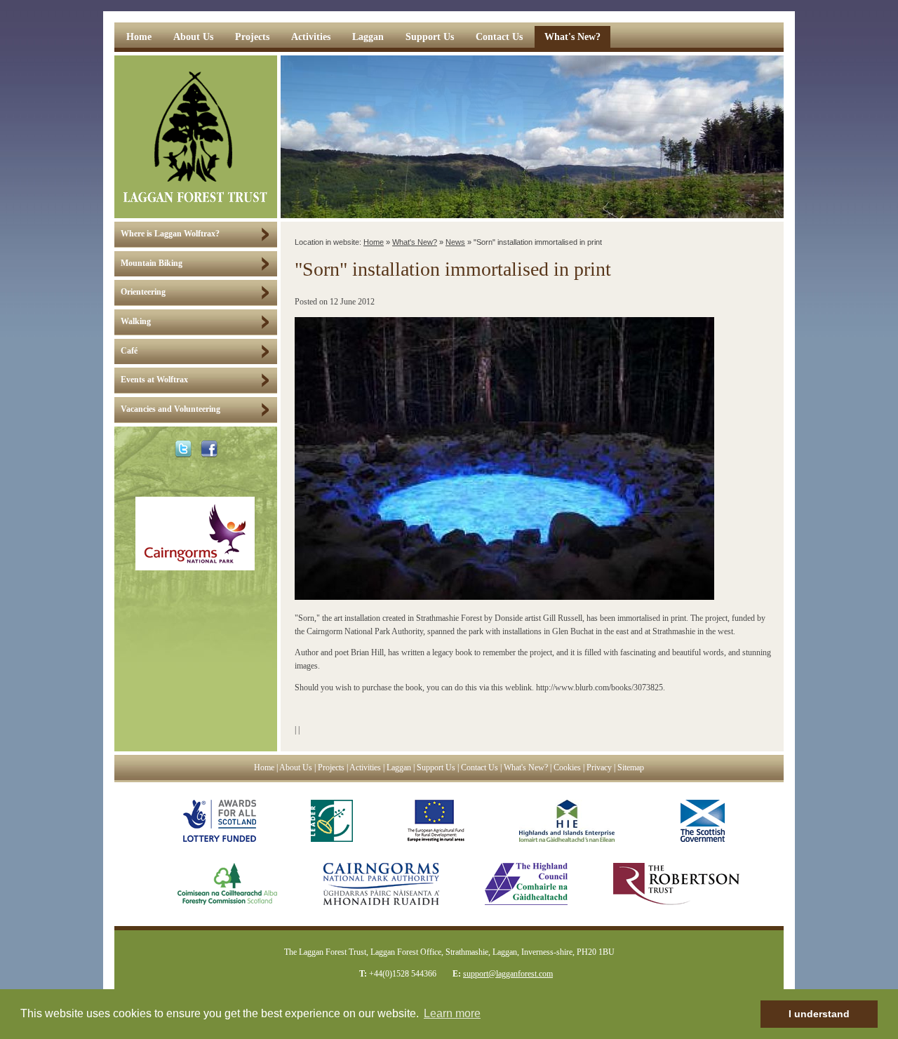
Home (139, 37)
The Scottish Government (697, 821)
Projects (252, 37)
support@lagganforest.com (508, 974)
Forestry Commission (213, 884)
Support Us (430, 37)
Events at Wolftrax (154, 379)
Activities (310, 37)
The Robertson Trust (676, 884)
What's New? (572, 37)
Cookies (567, 767)
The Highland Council (526, 884)
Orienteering (143, 292)
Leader (332, 821)
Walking (136, 321)
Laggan (368, 37)
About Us (193, 37)
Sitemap (630, 767)
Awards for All (219, 821)
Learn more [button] (452, 1013)
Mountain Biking (151, 263)
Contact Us (499, 37)
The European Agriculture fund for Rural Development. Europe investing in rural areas (436, 821)
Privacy (599, 767)
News (455, 242)
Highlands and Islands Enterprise (567, 821)
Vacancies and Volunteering (170, 409)
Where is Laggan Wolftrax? (170, 234)
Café (129, 351)
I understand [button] (819, 1013)
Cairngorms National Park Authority (381, 884)
